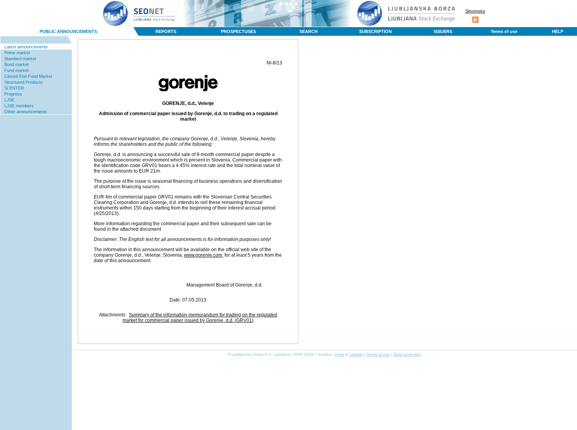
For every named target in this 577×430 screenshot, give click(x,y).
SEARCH (308, 31)
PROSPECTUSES (238, 31)
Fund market (16, 70)
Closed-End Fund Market (28, 76)
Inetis (339, 354)
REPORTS (165, 31)
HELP (557, 31)
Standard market (20, 58)
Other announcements (25, 111)
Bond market (16, 64)
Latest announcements (26, 46)
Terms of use (504, 31)
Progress (13, 94)
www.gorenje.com (203, 255)
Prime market (17, 52)
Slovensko (475, 11)
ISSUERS (443, 31)
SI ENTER (14, 88)
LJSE (9, 99)
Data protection (407, 354)
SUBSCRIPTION (375, 31)
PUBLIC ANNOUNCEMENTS (68, 31)
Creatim (356, 354)
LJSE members (19, 105)
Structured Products (23, 82)
